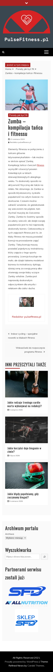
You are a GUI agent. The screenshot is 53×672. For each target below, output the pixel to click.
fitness (40, 165)
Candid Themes (36, 665)
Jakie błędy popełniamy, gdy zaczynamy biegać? (23, 495)
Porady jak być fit (18, 115)
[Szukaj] (44, 556)
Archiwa (9, 533)
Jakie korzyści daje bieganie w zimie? (24, 449)
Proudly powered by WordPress (22, 661)
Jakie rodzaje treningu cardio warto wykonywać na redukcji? (24, 404)
